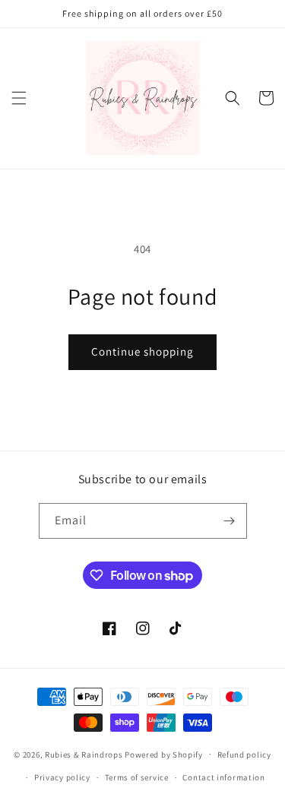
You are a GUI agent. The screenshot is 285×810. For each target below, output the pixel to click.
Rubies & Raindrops (84, 753)
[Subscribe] (229, 521)
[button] (19, 98)
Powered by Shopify (164, 753)
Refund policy (244, 754)
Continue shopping (142, 351)
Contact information (223, 777)
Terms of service (137, 777)
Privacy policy (62, 777)
